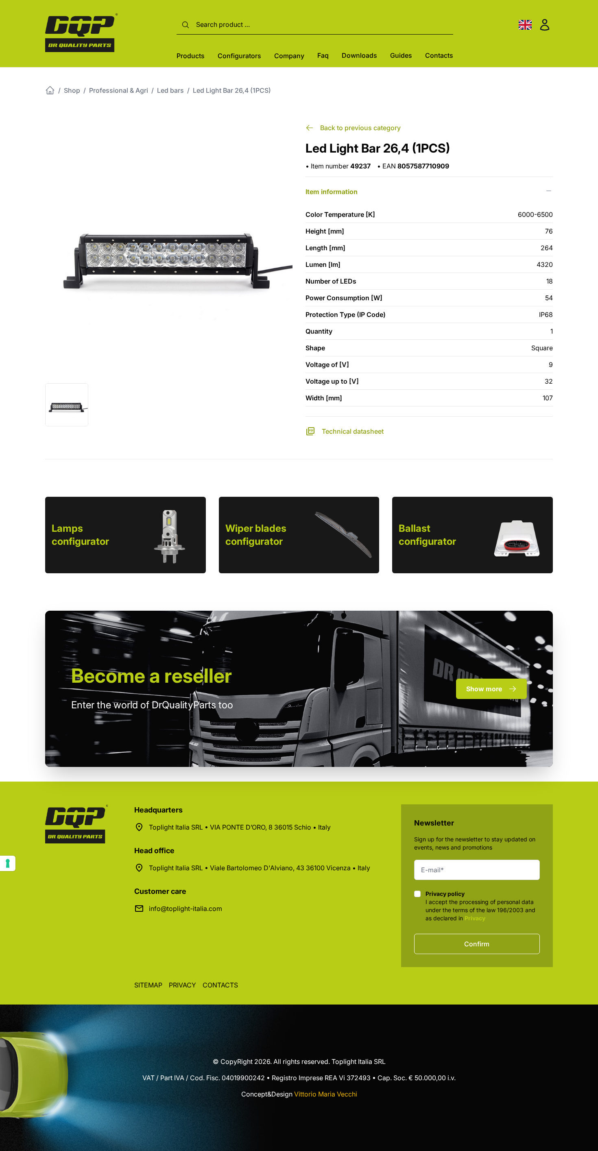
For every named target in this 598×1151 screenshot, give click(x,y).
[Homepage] (50, 90)
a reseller (151, 676)
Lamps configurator (80, 534)
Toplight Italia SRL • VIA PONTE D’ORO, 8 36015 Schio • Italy (240, 827)
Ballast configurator (427, 534)
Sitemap (148, 985)
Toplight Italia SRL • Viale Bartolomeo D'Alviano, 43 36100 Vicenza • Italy (259, 868)
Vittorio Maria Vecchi (325, 1094)
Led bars (170, 90)
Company (289, 56)
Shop (72, 90)
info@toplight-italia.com (185, 908)
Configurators (239, 56)
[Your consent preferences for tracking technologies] (7, 863)
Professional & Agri (118, 90)
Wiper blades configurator (255, 534)
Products (191, 56)
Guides (401, 55)
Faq (323, 55)
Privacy (475, 918)
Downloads (359, 55)
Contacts (439, 55)
